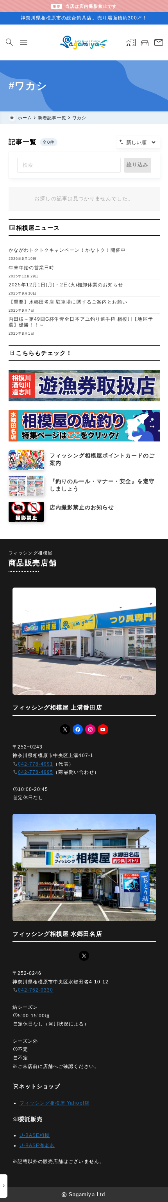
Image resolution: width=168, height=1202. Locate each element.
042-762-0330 (36, 990)
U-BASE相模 (35, 1135)
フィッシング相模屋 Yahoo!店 (54, 1103)
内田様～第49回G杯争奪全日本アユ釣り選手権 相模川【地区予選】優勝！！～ (81, 322)
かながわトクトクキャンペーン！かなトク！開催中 (67, 250)
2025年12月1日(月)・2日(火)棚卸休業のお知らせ (66, 284)
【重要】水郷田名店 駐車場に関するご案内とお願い (68, 302)
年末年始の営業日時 (32, 267)
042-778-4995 (36, 772)
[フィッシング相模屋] (84, 42)
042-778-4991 (36, 764)
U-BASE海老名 (37, 1145)
